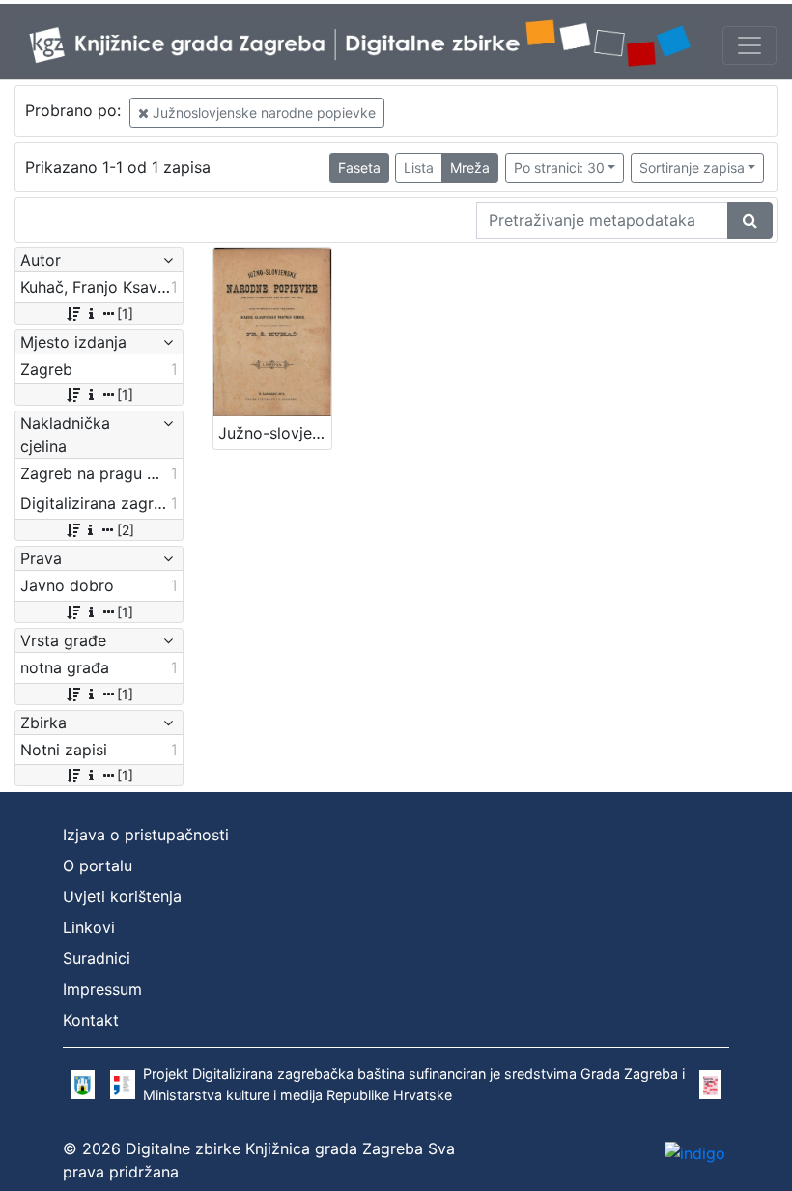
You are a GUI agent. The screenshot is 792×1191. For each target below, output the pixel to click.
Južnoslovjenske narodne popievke (262, 112)
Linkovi (89, 927)
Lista (419, 167)
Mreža (470, 167)
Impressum (102, 989)
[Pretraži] (750, 220)
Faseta (359, 167)
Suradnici (96, 958)
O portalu (97, 865)
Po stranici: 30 (559, 167)
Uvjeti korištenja (122, 896)
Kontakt (91, 1020)
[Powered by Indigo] (695, 1153)
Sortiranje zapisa (692, 167)
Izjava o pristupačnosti (146, 834)
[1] (125, 313)
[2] (125, 530)
